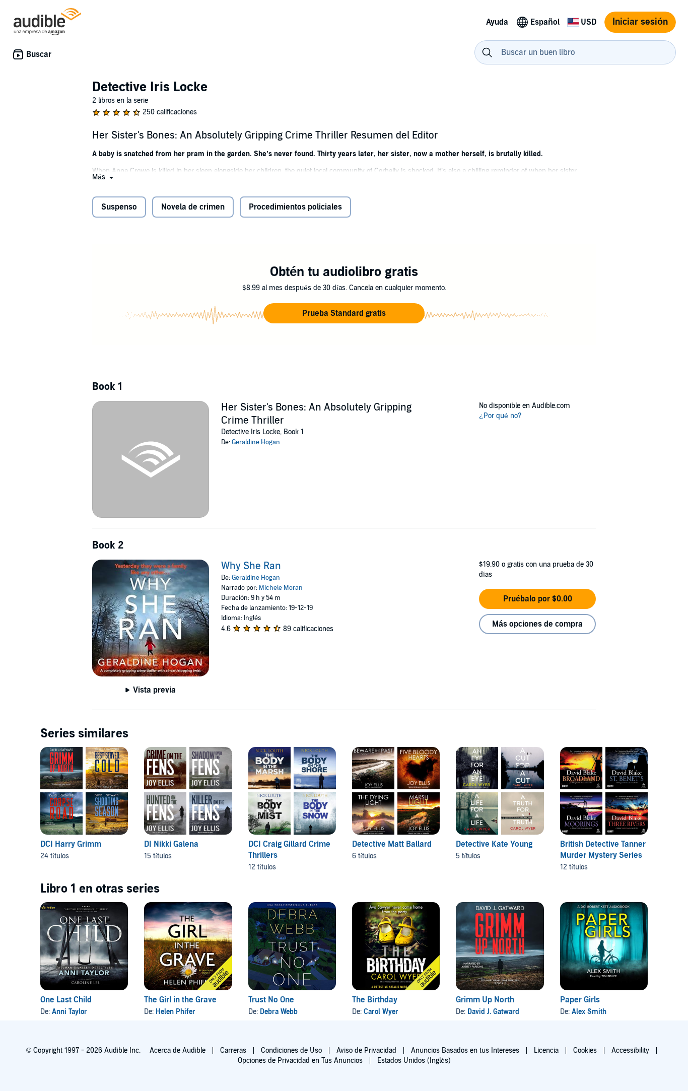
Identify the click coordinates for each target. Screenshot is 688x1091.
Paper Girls (580, 1000)
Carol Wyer (381, 1011)
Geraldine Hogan (256, 442)
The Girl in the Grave (180, 1000)
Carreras (233, 1050)
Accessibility (630, 1050)
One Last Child (66, 1000)
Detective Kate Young (494, 844)
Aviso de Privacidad (366, 1050)
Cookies (585, 1050)
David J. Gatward (493, 1011)
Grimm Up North (485, 1000)
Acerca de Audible (177, 1050)
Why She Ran (251, 566)
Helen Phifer (175, 1011)
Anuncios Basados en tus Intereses (465, 1050)
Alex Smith (589, 1011)
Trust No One (271, 1000)
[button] (103, 177)
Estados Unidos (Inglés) (414, 1060)
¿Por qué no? (500, 416)
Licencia (546, 1050)
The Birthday (374, 1000)
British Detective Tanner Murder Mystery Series (603, 849)
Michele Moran (281, 588)
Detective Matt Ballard (392, 844)
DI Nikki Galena (171, 844)
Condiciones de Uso (291, 1050)
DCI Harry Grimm (70, 844)
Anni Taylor (69, 1011)
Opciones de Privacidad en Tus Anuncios (300, 1060)
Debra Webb (279, 1011)
